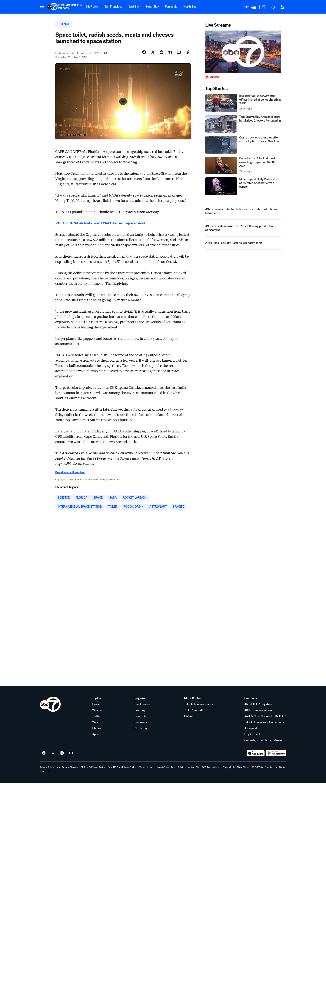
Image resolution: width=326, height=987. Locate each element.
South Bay (152, 6)
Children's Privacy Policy (93, 767)
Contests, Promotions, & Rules (263, 740)
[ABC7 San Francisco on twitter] (53, 753)
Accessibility (252, 728)
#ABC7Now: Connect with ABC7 (265, 716)
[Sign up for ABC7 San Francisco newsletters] (71, 753)
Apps (95, 734)
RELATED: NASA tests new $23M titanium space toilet (100, 222)
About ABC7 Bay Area (258, 704)
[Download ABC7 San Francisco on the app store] (256, 753)
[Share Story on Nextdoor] (170, 52)
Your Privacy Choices (67, 767)
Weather (97, 710)
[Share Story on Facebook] (144, 52)
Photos (96, 728)
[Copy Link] (187, 52)
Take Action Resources (198, 704)
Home (96, 704)
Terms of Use (145, 767)
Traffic (96, 716)
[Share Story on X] (153, 52)
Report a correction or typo (70, 472)
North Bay (189, 6)
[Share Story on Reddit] (161, 52)
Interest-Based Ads (165, 767)
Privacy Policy (47, 767)
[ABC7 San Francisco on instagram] (62, 753)
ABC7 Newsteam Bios (258, 710)
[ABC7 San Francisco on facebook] (44, 753)
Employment (252, 734)
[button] (42, 6)
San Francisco (113, 6)
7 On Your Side (193, 710)
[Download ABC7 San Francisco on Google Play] (276, 753)
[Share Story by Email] (179, 52)
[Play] (243, 52)
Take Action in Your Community (264, 722)
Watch (96, 722)
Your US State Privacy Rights (122, 767)
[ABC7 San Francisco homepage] (64, 7)
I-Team (188, 716)
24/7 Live (91, 6)
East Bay (133, 6)
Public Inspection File (188, 767)
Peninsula (171, 6)
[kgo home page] (50, 704)
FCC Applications (210, 767)
